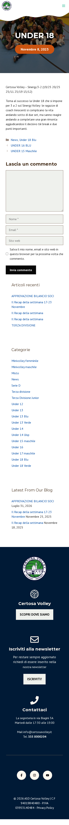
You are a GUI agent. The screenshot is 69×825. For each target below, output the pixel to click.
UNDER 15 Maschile (24, 151)
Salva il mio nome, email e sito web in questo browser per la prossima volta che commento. (36, 253)
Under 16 (17, 447)
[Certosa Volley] (7, 6)
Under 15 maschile (23, 441)
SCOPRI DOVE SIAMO (34, 614)
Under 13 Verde (21, 422)
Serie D (16, 385)
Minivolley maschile (24, 367)
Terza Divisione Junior (25, 398)
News (14, 140)
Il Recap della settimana (27, 313)
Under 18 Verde (21, 466)
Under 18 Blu (27, 140)
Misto (15, 373)
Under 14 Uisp (20, 435)
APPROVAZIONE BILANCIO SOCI (33, 296)
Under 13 (17, 410)
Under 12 (17, 404)
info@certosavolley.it (37, 732)
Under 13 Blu (20, 416)
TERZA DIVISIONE (23, 325)
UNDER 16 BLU (21, 145)
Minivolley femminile (25, 361)
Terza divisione (21, 392)
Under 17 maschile (23, 453)
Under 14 (17, 429)
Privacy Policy (45, 808)
